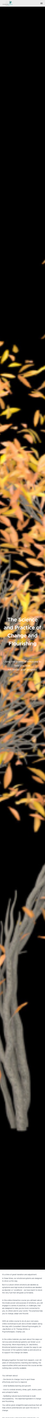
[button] (41, 3)
